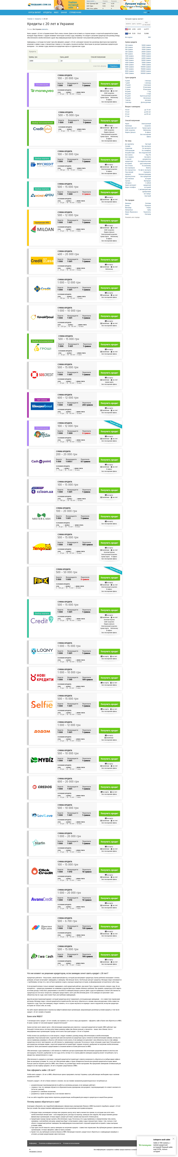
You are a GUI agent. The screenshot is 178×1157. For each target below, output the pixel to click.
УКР (145, 12)
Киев (127, 214)
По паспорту (146, 148)
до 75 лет (148, 110)
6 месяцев (147, 85)
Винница (128, 203)
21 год (127, 116)
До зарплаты (129, 144)
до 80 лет (147, 112)
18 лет (127, 110)
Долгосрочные (146, 102)
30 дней (127, 91)
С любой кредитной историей (147, 185)
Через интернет (130, 185)
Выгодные (147, 181)
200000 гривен (146, 71)
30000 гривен (146, 56)
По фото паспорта (144, 170)
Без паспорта (146, 146)
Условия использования (71, 1143)
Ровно (149, 208)
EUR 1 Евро (90, 6)
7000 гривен (129, 69)
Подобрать (114, 66)
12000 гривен (146, 47)
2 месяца (128, 102)
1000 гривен (129, 56)
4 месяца (148, 83)
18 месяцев (147, 89)
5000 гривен (129, 65)
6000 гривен (129, 67)
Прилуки (148, 205)
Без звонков (129, 179)
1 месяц (127, 100)
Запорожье (129, 210)
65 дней (127, 96)
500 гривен (129, 54)
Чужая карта (146, 128)
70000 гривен (146, 62)
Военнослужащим (145, 174)
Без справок (129, 157)
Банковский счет (131, 128)
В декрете (147, 172)
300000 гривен (146, 73)
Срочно (127, 181)
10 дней (127, 85)
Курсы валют (34, 12)
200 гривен (129, 47)
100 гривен (129, 45)
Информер (33, 1143)
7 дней (127, 83)
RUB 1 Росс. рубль (92, 8)
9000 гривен (129, 73)
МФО (56, 12)
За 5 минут (147, 194)
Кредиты (47, 12)
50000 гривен (146, 60)
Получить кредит (109, 83)
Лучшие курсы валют (134, 19)
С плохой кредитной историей (129, 161)
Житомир (128, 208)
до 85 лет (147, 114)
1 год (149, 91)
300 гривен (129, 49)
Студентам (128, 148)
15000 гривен (146, 49)
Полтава (148, 203)
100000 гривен (146, 67)
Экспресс (128, 183)
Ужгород (148, 214)
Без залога (128, 155)
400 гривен (129, 52)
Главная (29, 19)
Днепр (127, 205)
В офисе (148, 132)
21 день (127, 89)
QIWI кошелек (130, 130)
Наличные (128, 126)
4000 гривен (129, 62)
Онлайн (127, 146)
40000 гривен (146, 58)
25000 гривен (146, 54)
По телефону (146, 150)
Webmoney (147, 130)
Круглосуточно (130, 176)
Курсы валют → (91, 1)
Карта (127, 124)
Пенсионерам (129, 150)
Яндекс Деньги (130, 132)
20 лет (127, 114)
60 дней (128, 94)
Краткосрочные (145, 96)
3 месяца (148, 81)
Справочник (75, 12)
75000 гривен (146, 65)
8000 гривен (129, 71)
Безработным (129, 153)
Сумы (149, 210)
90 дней (128, 98)
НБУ (149, 37)
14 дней (127, 87)
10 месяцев (147, 87)
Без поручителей (145, 153)
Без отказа (129, 166)
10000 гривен (146, 45)
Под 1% (148, 155)
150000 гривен (146, 69)
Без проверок (130, 168)
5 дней (127, 81)
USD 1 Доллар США (92, 3)
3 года (149, 94)
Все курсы (128, 37)
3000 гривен (129, 60)
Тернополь (147, 212)
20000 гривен (146, 52)
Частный (148, 144)
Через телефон (130, 187)
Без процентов (130, 170)
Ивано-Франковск (131, 212)
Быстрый (148, 196)
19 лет (127, 112)
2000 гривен (129, 58)
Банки (64, 12)
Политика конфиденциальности (50, 1143)
